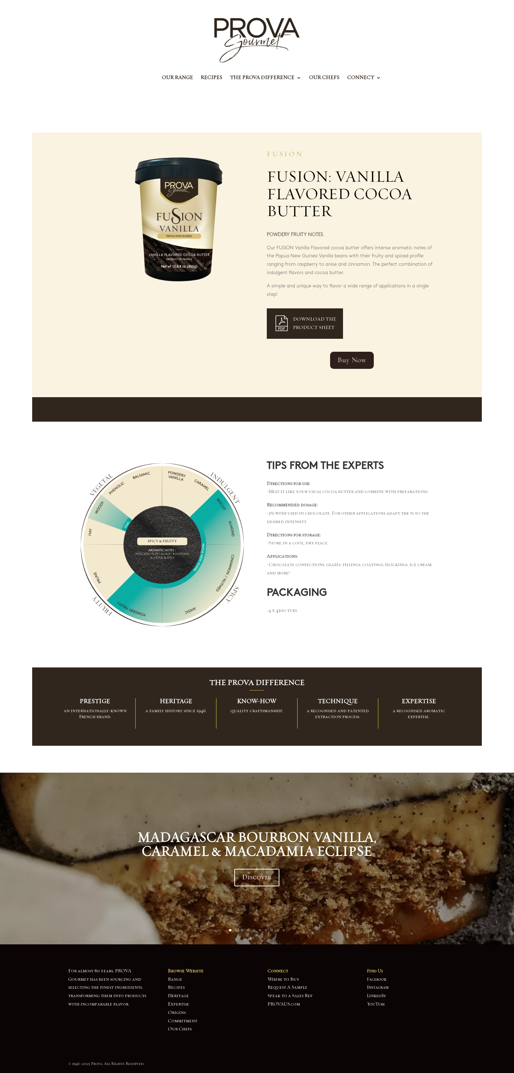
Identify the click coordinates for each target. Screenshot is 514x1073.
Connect (360, 78)
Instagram (378, 987)
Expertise (178, 1004)
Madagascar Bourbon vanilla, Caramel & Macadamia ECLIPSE (257, 844)
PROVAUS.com (283, 1004)
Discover (257, 877)
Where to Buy (283, 979)
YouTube (376, 1004)
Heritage (178, 996)
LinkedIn (376, 996)
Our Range (177, 78)
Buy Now (351, 360)
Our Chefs (324, 78)
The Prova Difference (262, 78)
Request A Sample (287, 987)
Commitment (182, 1021)
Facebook (376, 979)
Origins (177, 1012)
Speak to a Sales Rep (290, 996)
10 (284, 930)
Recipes (211, 78)
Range (175, 979)
